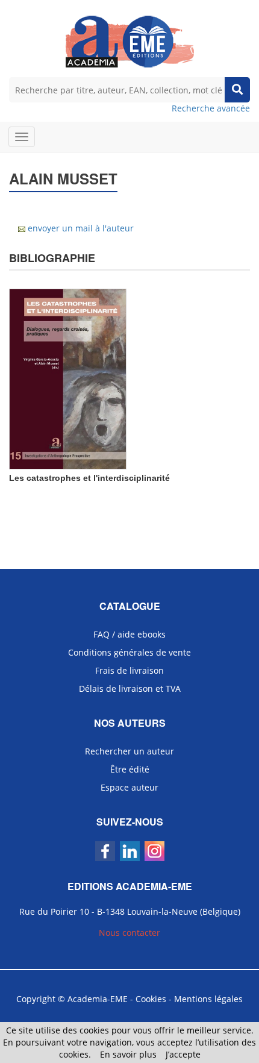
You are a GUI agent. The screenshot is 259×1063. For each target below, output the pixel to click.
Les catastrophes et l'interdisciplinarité (89, 478)
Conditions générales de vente (129, 652)
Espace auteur (129, 787)
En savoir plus (128, 1054)
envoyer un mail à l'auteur (81, 228)
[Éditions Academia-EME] (130, 40)
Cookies (151, 999)
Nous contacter (129, 932)
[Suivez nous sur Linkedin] (130, 851)
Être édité (129, 769)
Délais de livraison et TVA (130, 688)
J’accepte (183, 1054)
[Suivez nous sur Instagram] (154, 851)
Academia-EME (97, 999)
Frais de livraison (129, 670)
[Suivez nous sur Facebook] (105, 851)
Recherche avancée (211, 108)
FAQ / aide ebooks (129, 634)
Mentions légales (208, 999)
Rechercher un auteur (129, 751)
